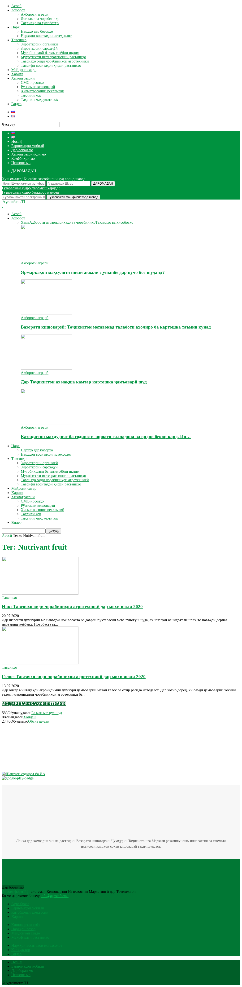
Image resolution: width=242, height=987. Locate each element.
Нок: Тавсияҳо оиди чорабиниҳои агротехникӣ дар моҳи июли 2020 (72, 606)
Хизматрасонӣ (23, 78)
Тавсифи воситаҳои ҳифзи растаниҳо (51, 65)
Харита (17, 74)
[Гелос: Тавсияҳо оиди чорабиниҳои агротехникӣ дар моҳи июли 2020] (40, 663)
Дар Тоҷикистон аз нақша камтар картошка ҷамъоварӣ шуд (84, 381)
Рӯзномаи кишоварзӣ (38, 87)
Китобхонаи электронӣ (29, 912)
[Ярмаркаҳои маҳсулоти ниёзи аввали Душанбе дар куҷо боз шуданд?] (46, 259)
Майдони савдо (23, 70)
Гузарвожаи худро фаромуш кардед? (31, 188)
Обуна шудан (38, 721)
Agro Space (20, 904)
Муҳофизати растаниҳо (30, 937)
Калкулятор (20, 950)
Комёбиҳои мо (23, 158)
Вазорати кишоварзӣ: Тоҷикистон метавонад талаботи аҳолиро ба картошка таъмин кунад (116, 327)
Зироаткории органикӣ (39, 44)
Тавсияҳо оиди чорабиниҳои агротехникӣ (55, 61)
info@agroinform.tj (55, 896)
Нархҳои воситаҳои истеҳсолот (46, 36)
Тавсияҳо (18, 40)
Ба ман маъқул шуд (46, 713)
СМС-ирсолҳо (32, 82)
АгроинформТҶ (15, 891)
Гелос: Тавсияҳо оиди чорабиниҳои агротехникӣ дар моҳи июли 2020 (74, 676)
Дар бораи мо (22, 150)
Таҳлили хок (31, 95)
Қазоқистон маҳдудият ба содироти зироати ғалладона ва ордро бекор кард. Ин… (106, 436)
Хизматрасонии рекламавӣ (42, 91)
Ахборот (18, 10)
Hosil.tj (16, 141)
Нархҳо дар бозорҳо (37, 31)
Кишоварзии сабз (25, 925)
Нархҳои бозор (23, 929)
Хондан (29, 717)
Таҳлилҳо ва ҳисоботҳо (40, 23)
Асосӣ (16, 6)
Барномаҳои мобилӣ (27, 146)
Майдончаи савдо (25, 933)
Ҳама (25, 222)
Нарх (15, 27)
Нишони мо (20, 163)
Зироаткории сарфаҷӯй (39, 48)
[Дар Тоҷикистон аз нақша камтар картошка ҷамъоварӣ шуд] (46, 368)
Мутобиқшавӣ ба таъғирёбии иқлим (50, 53)
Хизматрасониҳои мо (28, 154)
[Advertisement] (25, 747)
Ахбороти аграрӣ (34, 14)
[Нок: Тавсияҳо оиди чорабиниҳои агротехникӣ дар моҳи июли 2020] (40, 593)
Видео (16, 104)
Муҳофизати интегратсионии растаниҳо (53, 57)
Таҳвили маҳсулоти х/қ (39, 100)
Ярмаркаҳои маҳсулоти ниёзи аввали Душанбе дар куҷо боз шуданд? (93, 272)
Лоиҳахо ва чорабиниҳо (40, 19)
